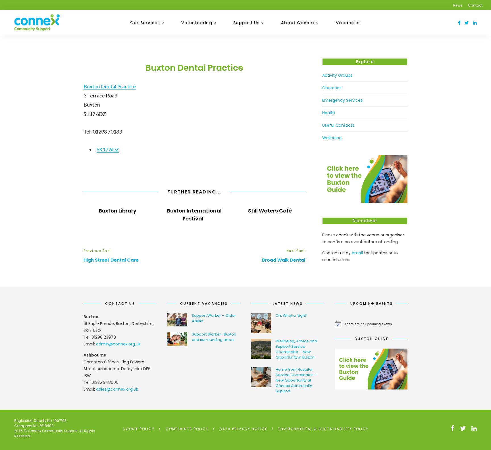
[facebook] (459, 23)
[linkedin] (475, 23)
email (357, 253)
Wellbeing (332, 138)
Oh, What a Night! (291, 315)
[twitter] (467, 23)
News (457, 5)
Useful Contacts (338, 125)
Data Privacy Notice (243, 428)
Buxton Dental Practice (110, 86)
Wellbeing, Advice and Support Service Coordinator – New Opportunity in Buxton (296, 349)
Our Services (145, 23)
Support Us (246, 23)
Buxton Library (118, 210)
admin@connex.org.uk (118, 344)
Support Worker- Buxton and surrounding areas (214, 337)
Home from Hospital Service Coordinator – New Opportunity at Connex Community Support (296, 380)
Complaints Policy (187, 428)
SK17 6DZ (108, 149)
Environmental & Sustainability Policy (323, 428)
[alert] (371, 323)
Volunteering (196, 23)
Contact (475, 5)
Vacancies (348, 23)
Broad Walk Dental (283, 260)
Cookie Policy (138, 428)
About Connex (298, 23)
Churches (332, 88)
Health (328, 113)
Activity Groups (337, 75)
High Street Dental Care (111, 260)
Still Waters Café (270, 210)
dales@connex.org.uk (117, 389)
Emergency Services (342, 100)
